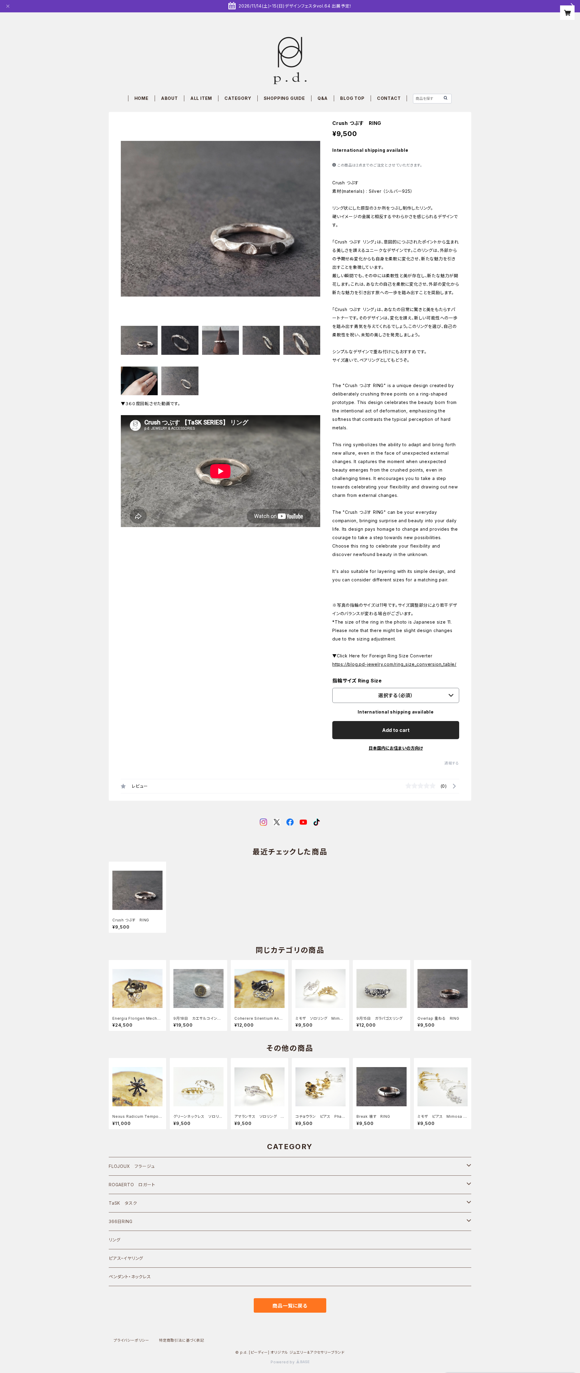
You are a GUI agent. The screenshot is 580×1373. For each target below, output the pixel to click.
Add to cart (396, 730)
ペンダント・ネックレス (130, 1276)
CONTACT (389, 98)
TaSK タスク (123, 1203)
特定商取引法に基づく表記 (181, 1340)
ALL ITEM (201, 98)
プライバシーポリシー (131, 1340)
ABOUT (169, 98)
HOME (141, 98)
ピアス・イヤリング (126, 1258)
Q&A (322, 98)
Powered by (283, 1362)
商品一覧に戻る (290, 1306)
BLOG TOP (352, 98)
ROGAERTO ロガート (132, 1184)
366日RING (120, 1221)
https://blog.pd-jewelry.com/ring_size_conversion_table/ (394, 664)
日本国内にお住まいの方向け (396, 748)
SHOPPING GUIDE (284, 98)
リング (114, 1239)
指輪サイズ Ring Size (357, 681)
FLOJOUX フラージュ (132, 1166)
